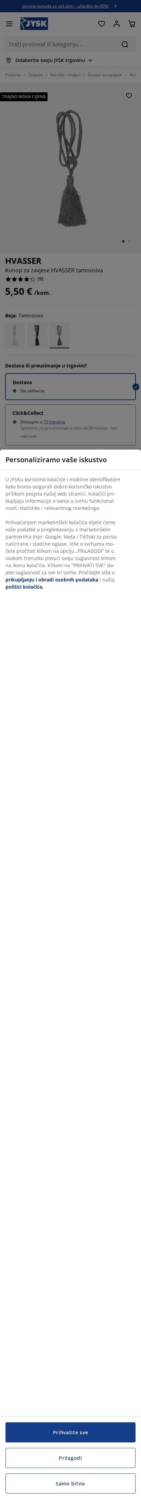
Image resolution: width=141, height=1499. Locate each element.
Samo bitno (70, 1483)
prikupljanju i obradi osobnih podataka (51, 579)
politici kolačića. (24, 587)
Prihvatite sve (70, 1432)
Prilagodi (70, 1458)
